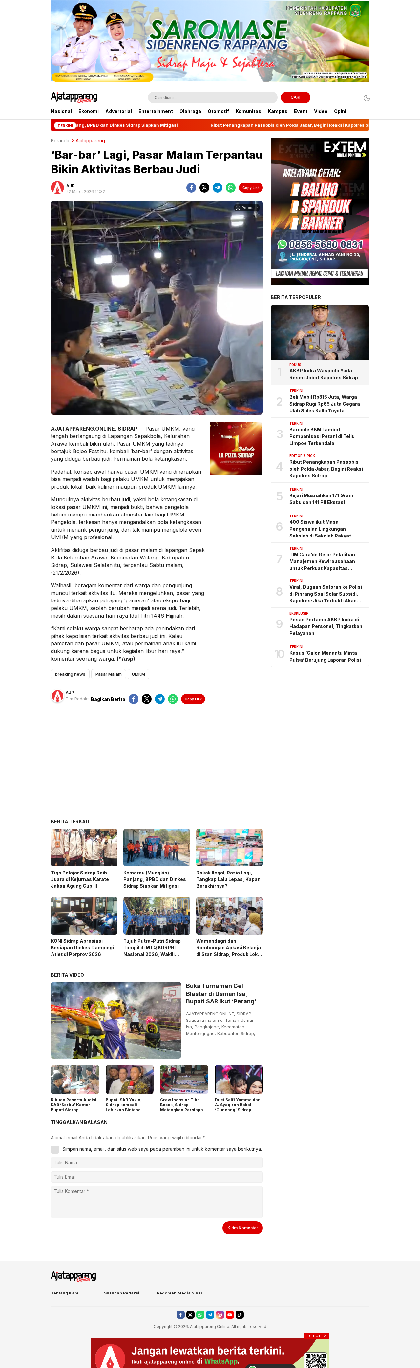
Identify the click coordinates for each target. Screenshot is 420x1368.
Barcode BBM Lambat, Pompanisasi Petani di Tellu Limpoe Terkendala (322, 436)
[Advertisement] (157, 766)
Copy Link (251, 188)
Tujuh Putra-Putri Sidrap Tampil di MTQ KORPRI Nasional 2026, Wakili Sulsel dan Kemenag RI (152, 950)
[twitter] (204, 188)
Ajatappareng (90, 140)
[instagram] (220, 1315)
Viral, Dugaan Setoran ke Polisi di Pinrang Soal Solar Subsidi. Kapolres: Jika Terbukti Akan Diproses (325, 594)
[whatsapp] (231, 188)
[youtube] (230, 1315)
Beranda (60, 140)
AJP (70, 185)
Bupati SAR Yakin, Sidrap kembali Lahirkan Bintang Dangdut (124, 1107)
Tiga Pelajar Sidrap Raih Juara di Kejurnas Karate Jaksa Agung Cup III (80, 879)
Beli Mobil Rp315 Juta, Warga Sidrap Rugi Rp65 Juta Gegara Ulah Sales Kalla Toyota (324, 403)
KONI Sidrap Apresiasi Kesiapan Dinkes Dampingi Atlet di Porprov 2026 (82, 947)
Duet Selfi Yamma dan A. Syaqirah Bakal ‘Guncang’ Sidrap (238, 1104)
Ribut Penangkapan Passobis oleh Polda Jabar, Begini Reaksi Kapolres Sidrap (326, 468)
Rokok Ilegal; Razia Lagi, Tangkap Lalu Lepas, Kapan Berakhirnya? (228, 879)
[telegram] (217, 188)
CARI (295, 97)
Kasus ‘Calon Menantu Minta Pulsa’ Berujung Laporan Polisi (325, 656)
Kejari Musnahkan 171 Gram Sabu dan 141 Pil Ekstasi (321, 499)
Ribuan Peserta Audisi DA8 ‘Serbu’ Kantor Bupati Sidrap (73, 1104)
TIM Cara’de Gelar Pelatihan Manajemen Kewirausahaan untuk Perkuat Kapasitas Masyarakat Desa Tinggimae (323, 562)
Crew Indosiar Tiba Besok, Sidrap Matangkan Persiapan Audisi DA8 (183, 1107)
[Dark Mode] (365, 98)
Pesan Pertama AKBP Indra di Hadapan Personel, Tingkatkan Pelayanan (325, 626)
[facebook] (191, 188)
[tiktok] (240, 1315)
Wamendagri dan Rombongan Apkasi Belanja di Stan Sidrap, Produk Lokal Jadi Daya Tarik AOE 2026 (229, 950)
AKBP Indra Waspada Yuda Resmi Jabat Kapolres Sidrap (323, 374)
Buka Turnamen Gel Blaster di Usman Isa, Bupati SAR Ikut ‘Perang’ (221, 993)
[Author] (57, 187)
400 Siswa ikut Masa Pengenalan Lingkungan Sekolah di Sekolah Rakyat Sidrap (320, 529)
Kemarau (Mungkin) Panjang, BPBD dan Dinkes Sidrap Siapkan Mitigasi (154, 879)
